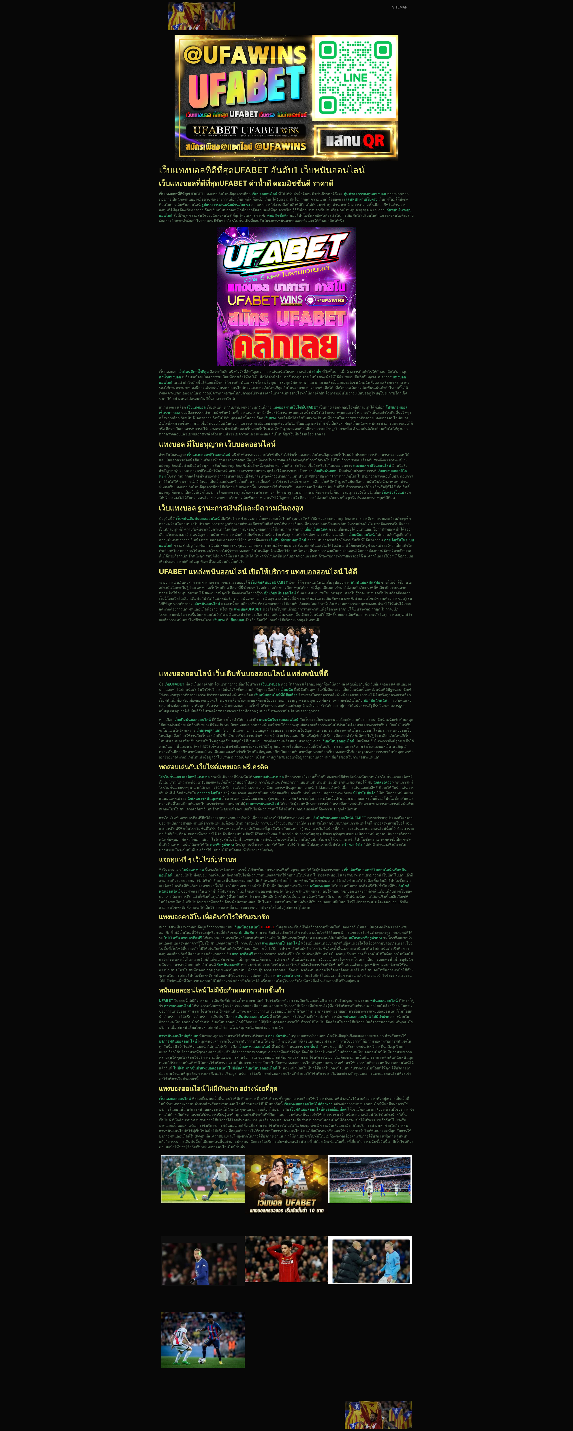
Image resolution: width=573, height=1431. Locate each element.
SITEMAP (399, 7)
